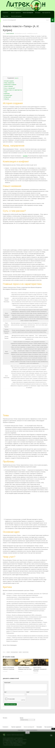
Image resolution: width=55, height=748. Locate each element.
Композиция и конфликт (10, 84)
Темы (5, 91)
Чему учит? (7, 97)
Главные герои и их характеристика (13, 90)
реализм (25, 155)
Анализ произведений (28, 12)
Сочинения (5, 12)
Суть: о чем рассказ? (9, 88)
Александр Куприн (14, 652)
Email (28, 692)
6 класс (8, 652)
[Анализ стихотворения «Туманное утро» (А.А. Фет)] (25, 662)
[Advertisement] (26, 64)
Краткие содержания (16, 12)
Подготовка (5, 16)
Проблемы (7, 93)
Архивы (21, 717)
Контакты (5, 717)
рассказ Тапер (25, 652)
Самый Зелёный (10, 33)
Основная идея (8, 95)
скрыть (16, 78)
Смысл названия (8, 86)
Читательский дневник (16, 16)
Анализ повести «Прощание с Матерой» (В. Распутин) (40, 669)
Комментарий (7, 682)
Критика (6, 99)
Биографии (37, 12)
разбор (20, 652)
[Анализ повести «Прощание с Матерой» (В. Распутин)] (40, 662)
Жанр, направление (9, 82)
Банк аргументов (46, 12)
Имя (5, 692)
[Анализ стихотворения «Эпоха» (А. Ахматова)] (10, 662)
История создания (9, 81)
